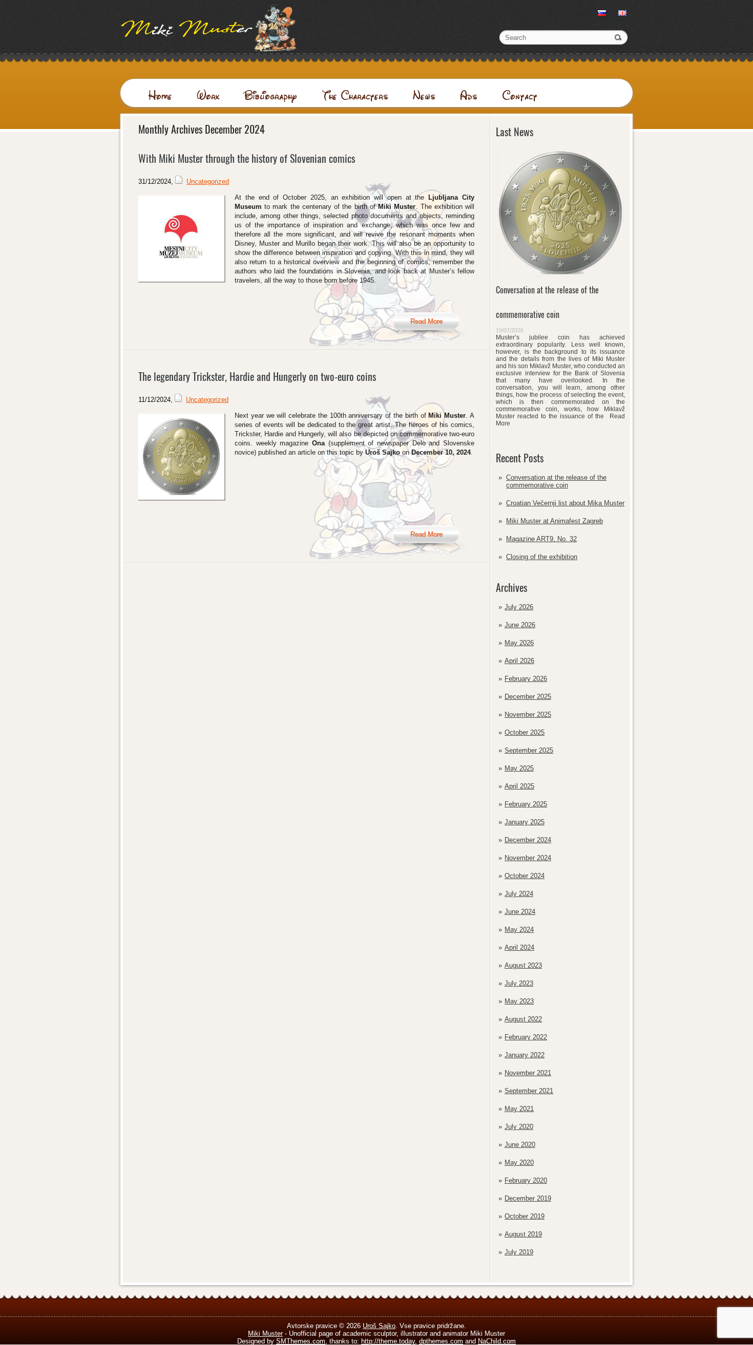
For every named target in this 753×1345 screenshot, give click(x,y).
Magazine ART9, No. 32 (541, 539)
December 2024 (528, 840)
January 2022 (525, 1055)
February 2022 (526, 1037)
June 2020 (520, 1144)
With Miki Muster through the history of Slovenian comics (246, 158)
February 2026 (526, 678)
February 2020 (526, 1180)
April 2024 (519, 947)
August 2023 (523, 965)
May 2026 (519, 643)
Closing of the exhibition (541, 557)
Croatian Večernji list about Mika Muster (565, 503)
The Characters (355, 95)
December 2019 (528, 1198)
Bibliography (270, 95)
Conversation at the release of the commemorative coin (556, 481)
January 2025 (525, 822)
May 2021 (519, 1109)
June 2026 (520, 625)
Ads (468, 95)
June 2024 (520, 911)
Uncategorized (207, 181)
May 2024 (519, 929)
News (424, 95)
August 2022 (523, 1019)
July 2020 (519, 1126)
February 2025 (526, 804)
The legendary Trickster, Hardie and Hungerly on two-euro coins (257, 376)
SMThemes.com (300, 1341)
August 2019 (523, 1234)
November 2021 (528, 1073)
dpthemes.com (441, 1341)
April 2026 (519, 661)
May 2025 (519, 768)
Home (160, 95)
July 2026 (519, 607)
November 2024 (528, 858)
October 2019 (525, 1216)
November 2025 (528, 714)
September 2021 (529, 1091)
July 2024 (519, 894)
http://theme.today (388, 1341)
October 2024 (525, 876)
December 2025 (528, 696)
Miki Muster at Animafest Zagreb (554, 521)
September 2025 (529, 750)
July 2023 (519, 983)
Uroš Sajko (379, 1326)
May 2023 (519, 1001)
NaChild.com (497, 1341)
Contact (519, 95)
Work (208, 95)
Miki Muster (265, 1333)
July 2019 (519, 1252)
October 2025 (525, 732)
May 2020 (519, 1162)
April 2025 (519, 786)
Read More (426, 321)
